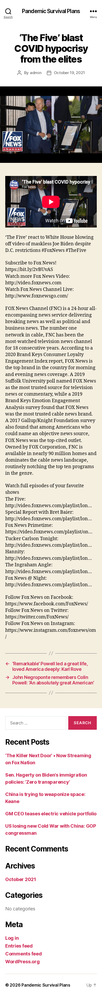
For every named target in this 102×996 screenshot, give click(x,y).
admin (36, 72)
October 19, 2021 (69, 72)
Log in (12, 938)
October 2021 (20, 879)
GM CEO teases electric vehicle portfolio (51, 813)
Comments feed (23, 953)
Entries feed (19, 946)
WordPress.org (22, 961)
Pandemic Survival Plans (51, 11)
